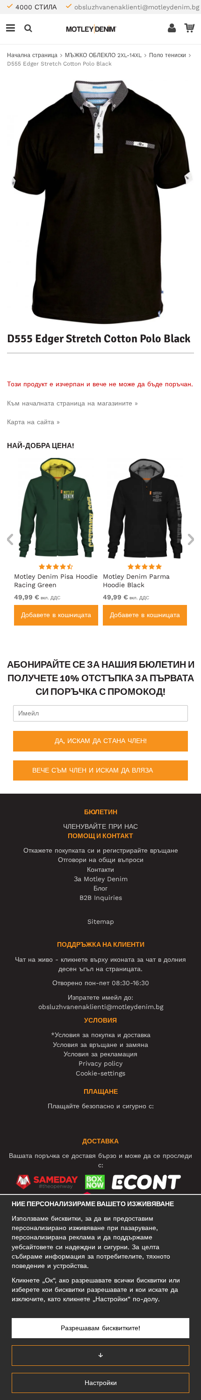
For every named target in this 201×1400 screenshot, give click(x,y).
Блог (100, 888)
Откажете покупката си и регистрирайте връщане (100, 850)
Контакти (100, 869)
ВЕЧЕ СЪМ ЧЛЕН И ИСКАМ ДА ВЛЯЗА (92, 770)
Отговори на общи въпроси (101, 859)
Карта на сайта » (33, 422)
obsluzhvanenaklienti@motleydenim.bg (136, 7)
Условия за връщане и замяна (100, 1044)
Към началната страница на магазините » (72, 403)
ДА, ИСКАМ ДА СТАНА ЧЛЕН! (101, 740)
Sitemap (100, 921)
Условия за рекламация (100, 1054)
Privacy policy (100, 1063)
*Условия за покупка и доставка (101, 1035)
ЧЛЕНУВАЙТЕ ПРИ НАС (100, 826)
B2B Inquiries (100, 897)
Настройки (101, 1382)
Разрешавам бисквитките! (100, 1328)
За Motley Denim (101, 879)
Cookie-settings (100, 1073)
